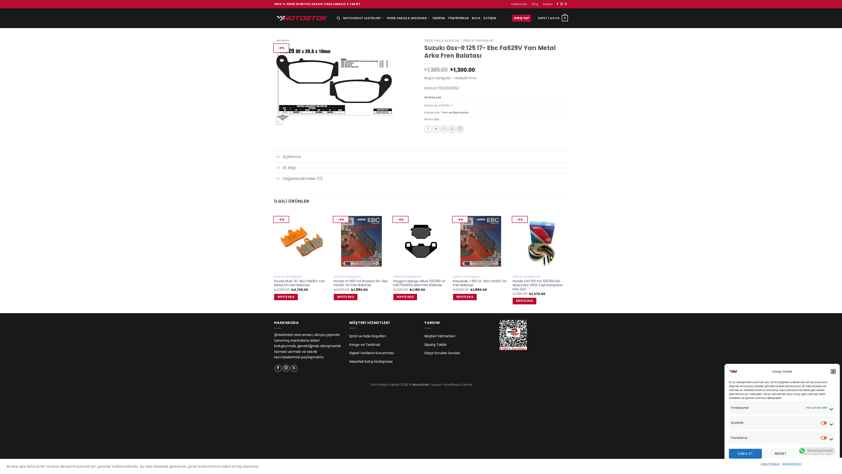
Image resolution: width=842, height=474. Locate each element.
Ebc (436, 119)
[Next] (567, 261)
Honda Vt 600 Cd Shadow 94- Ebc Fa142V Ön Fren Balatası (361, 283)
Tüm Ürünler (458, 18)
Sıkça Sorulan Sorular (442, 353)
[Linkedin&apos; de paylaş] (460, 129)
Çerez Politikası (770, 464)
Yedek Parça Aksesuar (441, 41)
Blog (535, 4)
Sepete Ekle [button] (286, 297)
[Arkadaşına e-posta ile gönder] (444, 129)
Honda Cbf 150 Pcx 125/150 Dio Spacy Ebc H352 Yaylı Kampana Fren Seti (537, 285)
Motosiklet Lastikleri (361, 18)
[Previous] (274, 261)
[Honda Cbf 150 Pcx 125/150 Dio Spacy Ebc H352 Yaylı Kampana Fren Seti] (540, 241)
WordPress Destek (458, 384)
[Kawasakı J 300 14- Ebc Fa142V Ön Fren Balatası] (480, 241)
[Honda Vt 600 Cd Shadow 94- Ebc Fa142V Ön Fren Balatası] (361, 241)
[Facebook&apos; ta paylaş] (428, 129)
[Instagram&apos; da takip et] (561, 4)
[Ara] (338, 18)
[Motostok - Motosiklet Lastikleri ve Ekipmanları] (302, 18)
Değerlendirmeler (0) (303, 178)
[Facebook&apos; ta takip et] (557, 4)
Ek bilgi (289, 167)
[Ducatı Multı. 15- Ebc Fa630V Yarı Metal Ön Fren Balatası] (301, 241)
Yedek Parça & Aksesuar (407, 18)
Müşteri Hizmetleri (439, 336)
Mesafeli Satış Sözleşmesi (370, 361)
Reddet (781, 453)
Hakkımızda (519, 4)
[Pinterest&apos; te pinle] (452, 129)
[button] (833, 371)
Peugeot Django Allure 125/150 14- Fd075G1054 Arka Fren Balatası (419, 283)
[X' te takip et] (565, 4)
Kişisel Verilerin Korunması (371, 353)
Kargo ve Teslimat (364, 344)
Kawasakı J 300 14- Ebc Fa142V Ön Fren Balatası (480, 283)
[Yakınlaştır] (280, 121)
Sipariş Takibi (435, 344)
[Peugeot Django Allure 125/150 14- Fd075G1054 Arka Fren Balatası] (421, 241)
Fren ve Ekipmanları (478, 41)
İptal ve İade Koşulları (367, 336)
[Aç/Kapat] (278, 157)
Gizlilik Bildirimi (792, 464)
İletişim (548, 4)
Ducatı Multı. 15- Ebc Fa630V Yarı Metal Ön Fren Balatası (299, 283)
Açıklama (292, 156)
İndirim (439, 18)
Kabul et (745, 453)
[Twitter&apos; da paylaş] (436, 129)
